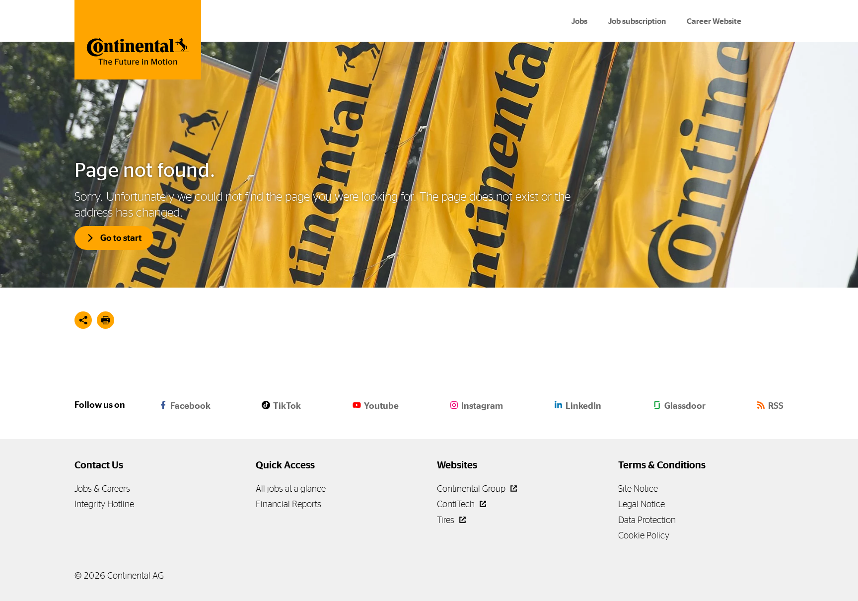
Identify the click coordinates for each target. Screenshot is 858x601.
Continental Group (472, 488)
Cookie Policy (643, 535)
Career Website (714, 21)
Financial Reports (288, 504)
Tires (446, 520)
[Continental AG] (137, 39)
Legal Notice (641, 504)
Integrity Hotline (104, 504)
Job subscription (637, 21)
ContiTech (457, 504)
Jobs (579, 21)
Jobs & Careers (102, 488)
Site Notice (638, 488)
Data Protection (647, 520)
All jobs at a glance (291, 488)
